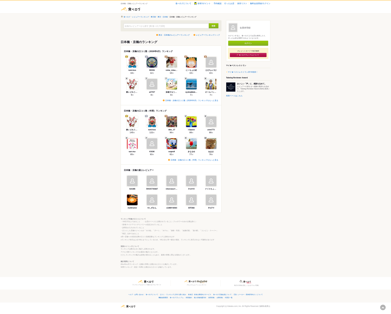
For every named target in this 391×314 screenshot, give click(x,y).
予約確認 (217, 3)
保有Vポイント (204, 3)
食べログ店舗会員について (222, 294)
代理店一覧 (228, 297)
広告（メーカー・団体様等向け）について (248, 294)
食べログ (131, 9)
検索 (213, 25)
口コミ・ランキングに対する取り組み (173, 294)
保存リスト (242, 3)
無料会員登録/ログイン (260, 3)
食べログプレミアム (177, 297)
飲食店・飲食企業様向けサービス (199, 294)
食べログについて (183, 3)
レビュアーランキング (140, 17)
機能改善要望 (163, 297)
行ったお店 (229, 3)
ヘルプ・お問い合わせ (136, 294)
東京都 (153, 17)
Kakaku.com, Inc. (234, 306)
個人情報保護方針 (200, 297)
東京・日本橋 (163, 17)
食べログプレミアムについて (249, 55)
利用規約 (189, 297)
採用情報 (211, 297)
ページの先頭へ (383, 307)
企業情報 (220, 297)
